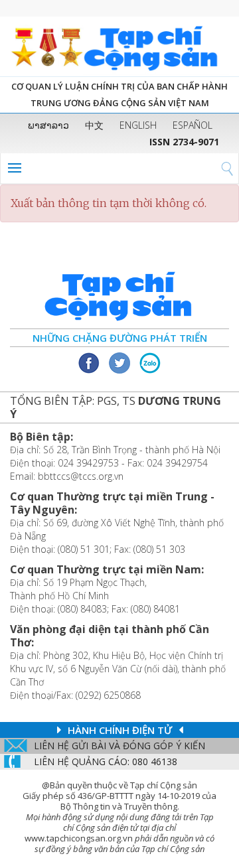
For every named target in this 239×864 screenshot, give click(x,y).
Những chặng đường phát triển (120, 337)
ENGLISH (138, 125)
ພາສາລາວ (48, 125)
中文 (94, 125)
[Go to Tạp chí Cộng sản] (119, 46)
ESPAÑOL (192, 125)
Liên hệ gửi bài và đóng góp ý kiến (119, 745)
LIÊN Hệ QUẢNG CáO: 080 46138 (105, 761)
